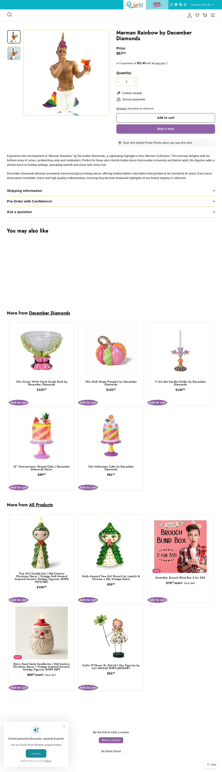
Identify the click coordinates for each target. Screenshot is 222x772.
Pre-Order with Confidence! (29, 201)
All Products (41, 505)
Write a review (111, 740)
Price (120, 48)
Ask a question (19, 212)
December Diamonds (49, 313)
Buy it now (165, 129)
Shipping (121, 108)
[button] (165, 63)
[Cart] (205, 15)
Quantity (123, 73)
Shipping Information (24, 191)
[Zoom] (66, 72)
